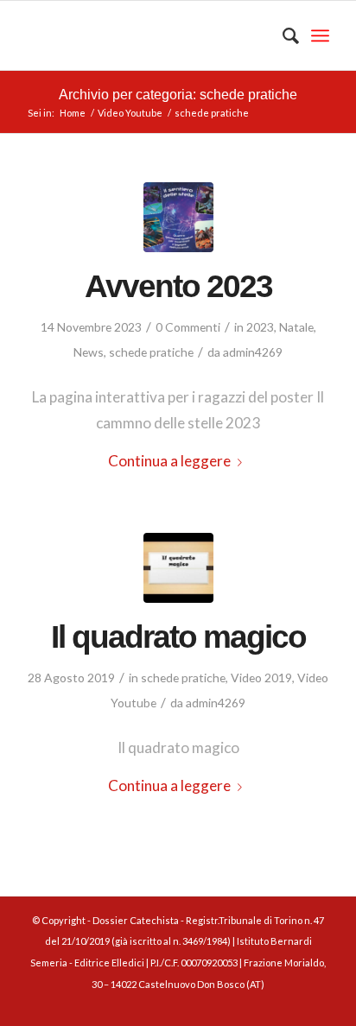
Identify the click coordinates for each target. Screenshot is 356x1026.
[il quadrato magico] (178, 568)
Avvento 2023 (178, 286)
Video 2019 (261, 677)
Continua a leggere (169, 461)
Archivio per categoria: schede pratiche (178, 94)
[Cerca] (282, 35)
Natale (296, 327)
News (88, 352)
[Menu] (320, 35)
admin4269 (253, 352)
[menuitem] (282, 35)
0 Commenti (188, 327)
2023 (260, 327)
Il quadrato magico (178, 636)
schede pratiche (151, 352)
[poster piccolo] (178, 217)
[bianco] (148, 35)
